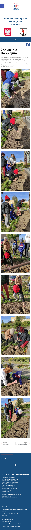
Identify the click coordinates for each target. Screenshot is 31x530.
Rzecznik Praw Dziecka (7, 493)
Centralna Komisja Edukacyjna (9, 480)
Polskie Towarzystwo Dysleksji (9, 486)
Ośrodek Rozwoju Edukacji (8, 483)
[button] (2, 6)
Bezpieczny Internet (6, 496)
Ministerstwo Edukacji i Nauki (8, 477)
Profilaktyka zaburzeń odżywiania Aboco (11, 494)
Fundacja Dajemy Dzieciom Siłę (9, 488)
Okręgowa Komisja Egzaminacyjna (10, 482)
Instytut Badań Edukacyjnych (8, 485)
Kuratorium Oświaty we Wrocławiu (10, 479)
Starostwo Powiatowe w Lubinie (9, 497)
